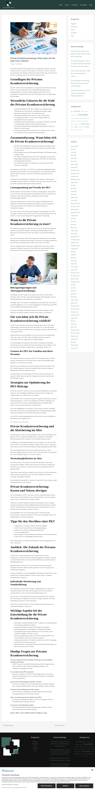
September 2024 (75, 212)
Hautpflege (77, 118)
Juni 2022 (73, 288)
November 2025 (75, 173)
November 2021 (75, 309)
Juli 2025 (73, 185)
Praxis (74, 124)
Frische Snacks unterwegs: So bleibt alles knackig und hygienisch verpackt (80, 73)
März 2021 (74, 327)
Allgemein (73, 23)
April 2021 (74, 324)
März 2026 (74, 161)
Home (60, 5)
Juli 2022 (73, 285)
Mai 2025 (73, 188)
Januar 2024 (74, 233)
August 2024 (74, 215)
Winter (76, 129)
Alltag (72, 111)
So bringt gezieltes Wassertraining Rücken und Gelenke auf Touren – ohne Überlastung (80, 83)
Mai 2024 (73, 224)
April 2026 (74, 158)
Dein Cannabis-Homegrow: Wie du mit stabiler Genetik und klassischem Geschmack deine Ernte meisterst (81, 63)
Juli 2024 (73, 218)
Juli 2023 (73, 251)
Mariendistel (81, 749)
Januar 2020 (74, 348)
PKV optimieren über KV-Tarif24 (19, 422)
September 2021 (75, 315)
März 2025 (74, 194)
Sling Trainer (78, 124)
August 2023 (74, 248)
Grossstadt (72, 118)
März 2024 (74, 227)
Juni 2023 (73, 254)
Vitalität (87, 127)
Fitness (67, 5)
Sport (83, 124)
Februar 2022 (74, 300)
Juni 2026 (73, 152)
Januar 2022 (74, 303)
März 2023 (74, 264)
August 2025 (74, 182)
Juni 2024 (73, 221)
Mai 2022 (73, 291)
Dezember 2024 (75, 203)
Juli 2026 (73, 149)
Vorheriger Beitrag (7, 725)
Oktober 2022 (74, 279)
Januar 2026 (74, 167)
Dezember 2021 (75, 306)
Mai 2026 (73, 155)
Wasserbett (72, 129)
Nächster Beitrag (60, 725)
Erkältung (72, 115)
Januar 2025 (74, 200)
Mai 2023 (73, 257)
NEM (72, 124)
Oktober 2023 (74, 242)
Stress (88, 124)
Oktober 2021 (74, 312)
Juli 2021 (73, 321)
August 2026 (74, 146)
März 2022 (74, 297)
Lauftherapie (76, 749)
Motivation (90, 749)
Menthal (85, 749)
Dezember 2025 (75, 170)
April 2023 (74, 260)
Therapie (92, 751)
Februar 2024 (74, 230)
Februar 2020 (74, 345)
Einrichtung (83, 5)
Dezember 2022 (75, 273)
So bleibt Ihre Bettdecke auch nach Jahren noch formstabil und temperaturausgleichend (80, 93)
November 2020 (75, 333)
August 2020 (74, 339)
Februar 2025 (74, 197)
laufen (89, 118)
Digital (86, 111)
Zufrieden (80, 129)
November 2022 (75, 276)
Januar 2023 (74, 270)
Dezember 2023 (75, 236)
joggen (81, 118)
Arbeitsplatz (77, 111)
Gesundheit (74, 5)
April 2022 (74, 294)
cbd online (83, 111)
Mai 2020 (73, 342)
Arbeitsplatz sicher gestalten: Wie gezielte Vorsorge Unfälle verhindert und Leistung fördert (80, 53)
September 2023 (75, 245)
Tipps (90, 5)
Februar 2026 (74, 164)
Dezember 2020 (75, 330)
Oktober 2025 (74, 176)
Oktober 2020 (74, 336)
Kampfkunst (85, 118)
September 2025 (75, 179)
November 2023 (75, 239)
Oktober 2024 (74, 209)
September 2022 (75, 282)
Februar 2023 (74, 266)
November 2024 (75, 206)
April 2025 (74, 191)
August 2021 (74, 318)
